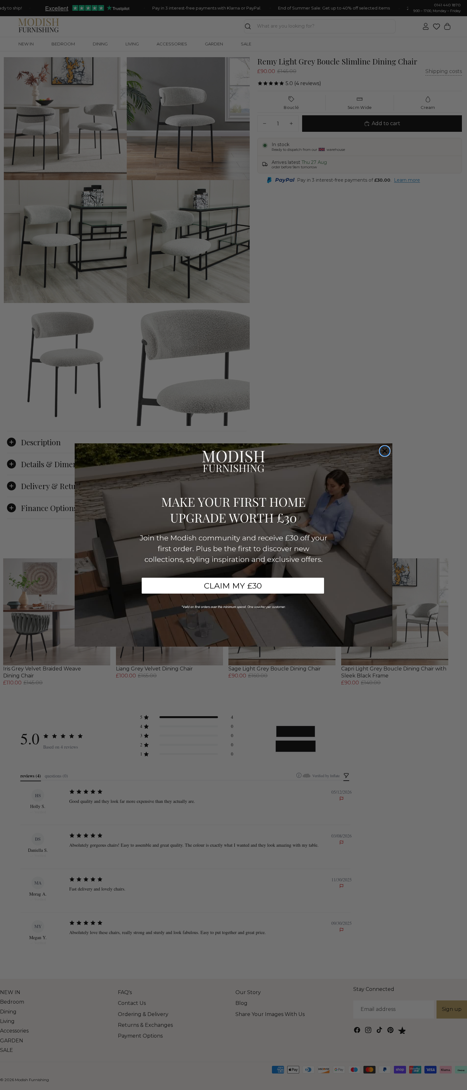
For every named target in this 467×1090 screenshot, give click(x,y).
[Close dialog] (385, 451)
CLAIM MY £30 (233, 585)
